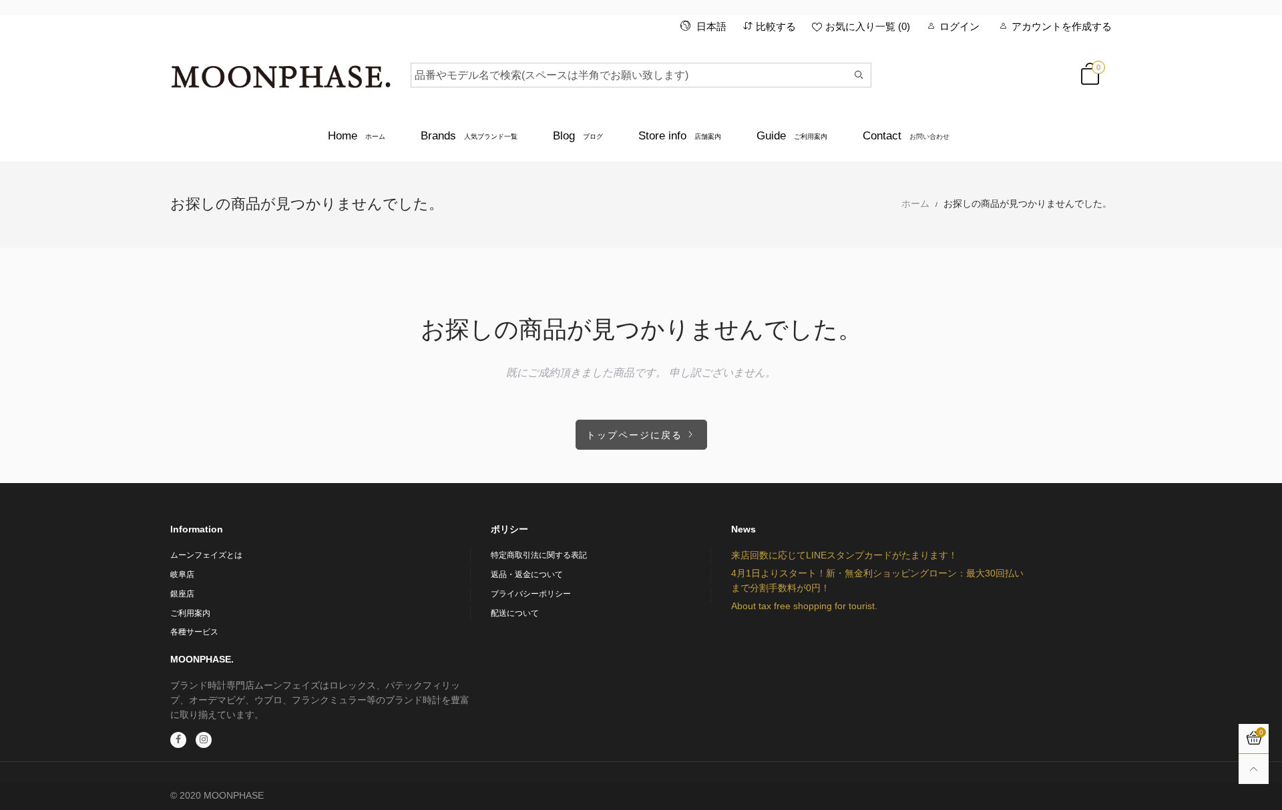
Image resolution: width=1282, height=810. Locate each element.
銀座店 (182, 593)
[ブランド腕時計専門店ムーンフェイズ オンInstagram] (204, 740)
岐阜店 (182, 574)
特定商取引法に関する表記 (539, 555)
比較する (776, 26)
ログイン (959, 26)
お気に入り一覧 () (867, 26)
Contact (906, 135)
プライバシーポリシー (531, 593)
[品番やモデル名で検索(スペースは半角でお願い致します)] (859, 75)
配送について (515, 613)
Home (356, 135)
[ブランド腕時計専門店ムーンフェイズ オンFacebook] (178, 740)
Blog (578, 135)
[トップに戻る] (1254, 769)
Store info (679, 135)
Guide (792, 135)
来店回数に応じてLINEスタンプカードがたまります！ (844, 555)
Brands (469, 135)
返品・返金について (527, 574)
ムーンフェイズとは (206, 555)
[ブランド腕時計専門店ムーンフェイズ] (280, 72)
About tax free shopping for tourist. (804, 605)
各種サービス (194, 632)
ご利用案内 (190, 613)
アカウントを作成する (1062, 26)
